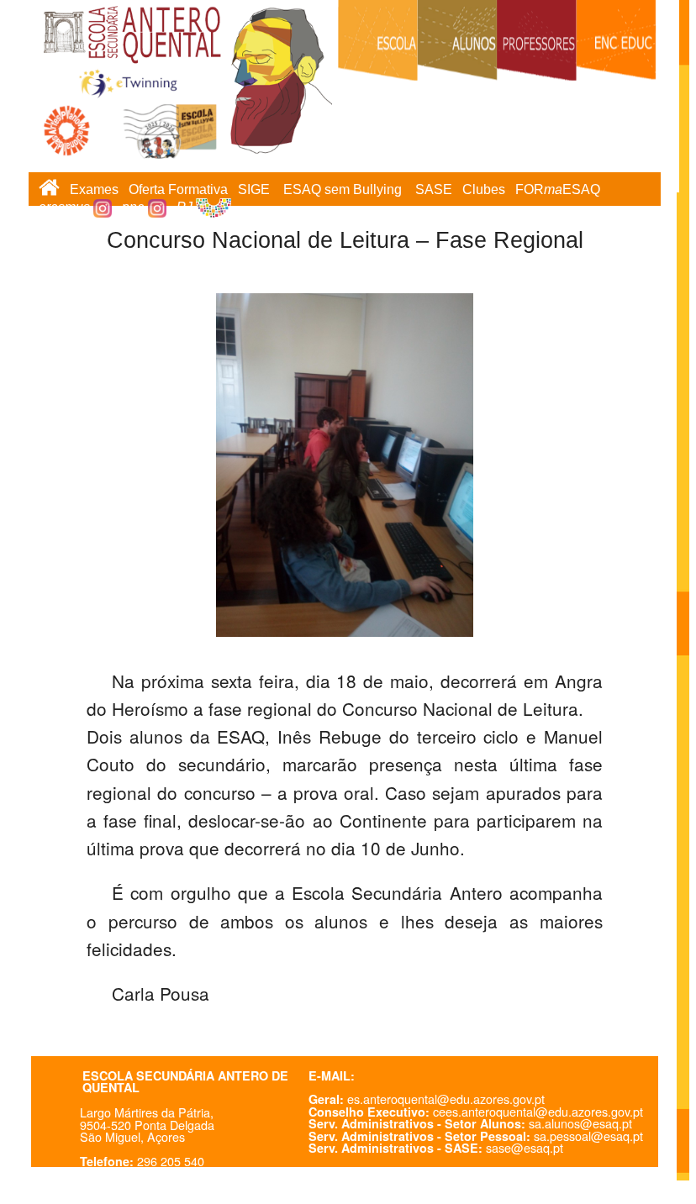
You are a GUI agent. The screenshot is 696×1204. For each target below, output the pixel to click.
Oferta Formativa (178, 189)
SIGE (254, 189)
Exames (94, 189)
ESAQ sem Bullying (342, 189)
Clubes (483, 189)
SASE (433, 189)
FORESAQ (557, 189)
